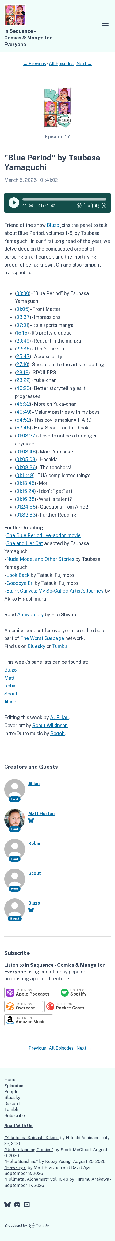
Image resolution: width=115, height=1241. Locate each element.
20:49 (23, 341)
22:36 (23, 349)
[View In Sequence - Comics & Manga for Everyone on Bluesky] (7, 1205)
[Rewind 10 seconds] (79, 205)
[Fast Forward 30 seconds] (104, 205)
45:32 (23, 404)
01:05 (22, 309)
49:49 (23, 412)
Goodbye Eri (20, 583)
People (11, 1091)
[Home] (15, 24)
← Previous (34, 63)
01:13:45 (25, 483)
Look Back (18, 575)
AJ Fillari (59, 717)
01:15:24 (25, 491)
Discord (12, 1103)
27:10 (22, 364)
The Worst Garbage (42, 638)
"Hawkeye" (15, 1167)
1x (88, 206)
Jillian (10, 701)
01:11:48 (24, 475)
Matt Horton (41, 813)
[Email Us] (27, 1205)
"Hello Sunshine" (21, 1161)
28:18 (22, 372)
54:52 (23, 420)
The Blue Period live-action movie (43, 535)
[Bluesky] (31, 820)
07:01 (22, 325)
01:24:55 (26, 507)
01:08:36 (26, 467)
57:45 (23, 427)
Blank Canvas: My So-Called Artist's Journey (55, 591)
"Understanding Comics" (28, 1149)
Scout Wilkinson (50, 725)
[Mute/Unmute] (97, 205)
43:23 (23, 388)
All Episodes (61, 63)
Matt (9, 678)
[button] (64, 199)
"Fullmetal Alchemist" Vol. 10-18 (36, 1179)
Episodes (14, 1085)
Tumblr (59, 646)
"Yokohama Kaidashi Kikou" (31, 1137)
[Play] (14, 202)
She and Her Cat (24, 543)
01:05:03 (26, 459)
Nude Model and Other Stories (40, 559)
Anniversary (30, 614)
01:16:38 (25, 499)
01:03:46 (26, 451)
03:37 (23, 317)
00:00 (22, 293)
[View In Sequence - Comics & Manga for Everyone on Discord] (17, 1205)
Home (10, 1079)
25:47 (23, 356)
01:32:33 (26, 515)
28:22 (22, 380)
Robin (10, 685)
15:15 (22, 333)
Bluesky (36, 646)
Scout (10, 693)
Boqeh (57, 733)
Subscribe (14, 1115)
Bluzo (53, 225)
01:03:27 (26, 435)
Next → (84, 63)
